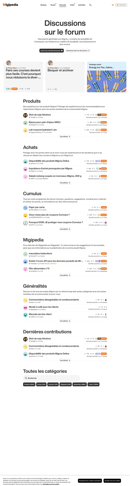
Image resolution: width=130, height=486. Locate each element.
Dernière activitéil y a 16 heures (97, 302)
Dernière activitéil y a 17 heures (97, 163)
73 (102, 307)
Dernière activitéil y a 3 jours (97, 309)
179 (88, 114)
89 (92, 176)
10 (93, 114)
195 (56, 89)
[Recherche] (90, 5)
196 (91, 122)
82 (22, 88)
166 (90, 168)
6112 (28, 88)
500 (88, 130)
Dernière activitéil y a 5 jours (97, 210)
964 (88, 261)
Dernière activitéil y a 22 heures (96, 125)
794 (88, 161)
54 (95, 207)
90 (95, 253)
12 (93, 130)
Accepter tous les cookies (112, 481)
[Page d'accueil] (10, 4)
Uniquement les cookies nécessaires (90, 481)
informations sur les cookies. (51, 484)
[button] (106, 77)
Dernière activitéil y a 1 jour (98, 132)
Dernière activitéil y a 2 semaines (96, 271)
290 (90, 215)
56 (98, 299)
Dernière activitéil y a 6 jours (97, 263)
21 (93, 161)
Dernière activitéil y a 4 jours (97, 317)
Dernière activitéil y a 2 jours (97, 178)
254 (90, 268)
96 (98, 314)
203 (96, 222)
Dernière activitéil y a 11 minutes (96, 117)
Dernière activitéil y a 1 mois (98, 217)
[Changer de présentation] (113, 5)
